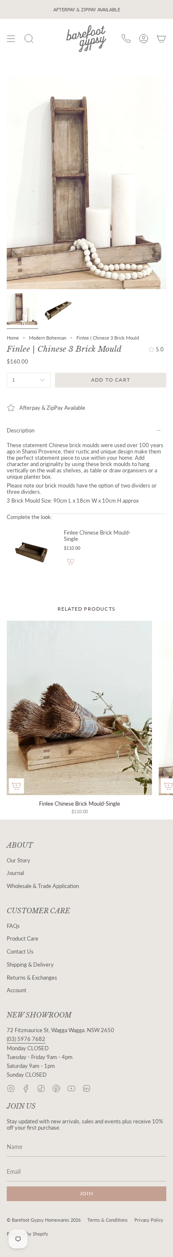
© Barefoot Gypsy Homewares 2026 (44, 1220)
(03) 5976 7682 (26, 1039)
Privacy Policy (148, 1220)
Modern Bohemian (47, 337)
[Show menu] (11, 38)
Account (16, 990)
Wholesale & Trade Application (43, 886)
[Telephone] (126, 38)
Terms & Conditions (107, 1220)
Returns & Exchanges (32, 978)
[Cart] (161, 38)
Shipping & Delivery (30, 965)
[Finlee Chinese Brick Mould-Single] (32, 553)
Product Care (22, 939)
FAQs (13, 926)
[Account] (144, 38)
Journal (15, 873)
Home (13, 337)
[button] (29, 38)
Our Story (18, 860)
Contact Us (20, 952)
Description (20, 430)
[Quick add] (16, 785)
